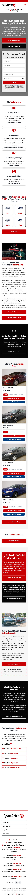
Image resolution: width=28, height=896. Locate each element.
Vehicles (6, 822)
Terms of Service (21, 890)
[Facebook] (16, 882)
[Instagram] (19, 882)
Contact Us (6, 826)
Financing (6, 834)
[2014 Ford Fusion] (14, 387)
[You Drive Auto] (9, 5)
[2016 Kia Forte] (14, 462)
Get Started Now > (14, 184)
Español (5, 830)
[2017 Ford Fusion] (14, 499)
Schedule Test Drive (14, 402)
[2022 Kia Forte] (14, 424)
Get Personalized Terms (14, 398)
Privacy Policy (16, 85)
